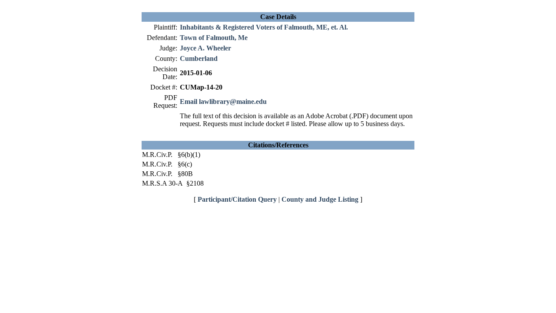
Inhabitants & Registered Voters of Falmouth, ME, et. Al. (264, 27)
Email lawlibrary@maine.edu (223, 101)
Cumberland (199, 58)
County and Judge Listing (319, 199)
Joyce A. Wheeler (205, 48)
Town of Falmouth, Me (214, 37)
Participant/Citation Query (237, 199)
